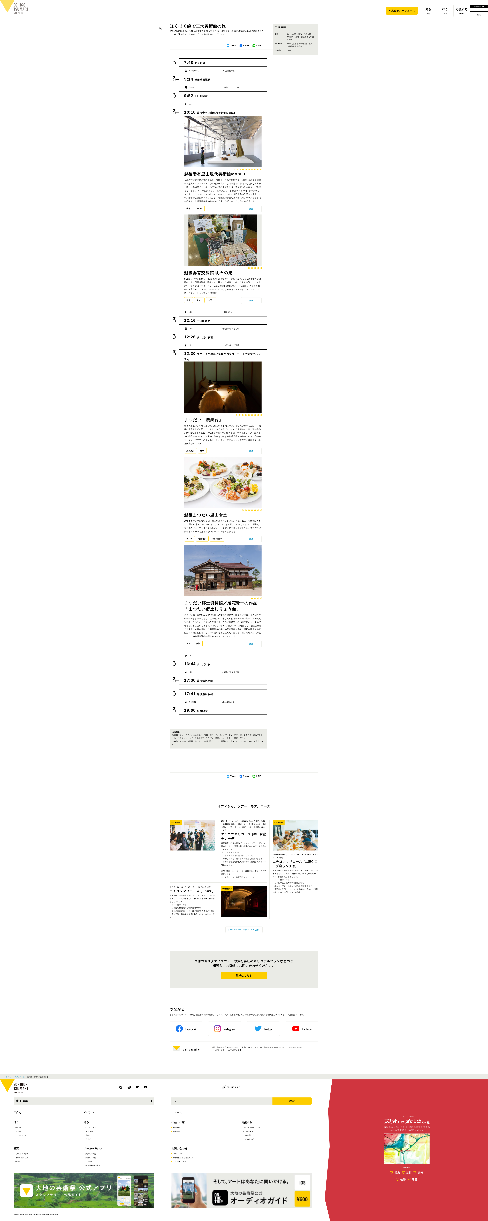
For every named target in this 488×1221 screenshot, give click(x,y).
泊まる (88, 1139)
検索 (292, 1100)
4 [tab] (240, 169)
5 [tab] (243, 169)
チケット (19, 1128)
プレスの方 (178, 1154)
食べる (88, 1135)
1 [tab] (230, 169)
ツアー (18, 1131)
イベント (89, 1112)
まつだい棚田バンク (251, 1128)
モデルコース (20, 1077)
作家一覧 (177, 1131)
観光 (420, 1172)
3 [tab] (237, 169)
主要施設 (89, 1131)
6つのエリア (91, 1128)
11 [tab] (261, 169)
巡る (86, 1122)
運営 (414, 1179)
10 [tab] (258, 169)
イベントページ (243, 741)
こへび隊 (247, 1135)
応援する (247, 1122)
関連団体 (19, 1161)
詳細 (251, 209)
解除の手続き (91, 1158)
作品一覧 (177, 1128)
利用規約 (89, 1161)
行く (161, 26)
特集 (397, 1172)
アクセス (19, 1112)
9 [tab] (255, 169)
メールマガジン (93, 1148)
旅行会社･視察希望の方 (183, 1158)
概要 (16, 1148)
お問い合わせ (179, 1148)
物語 (403, 1179)
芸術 (409, 1172)
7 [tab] (249, 169)
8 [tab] (252, 169)
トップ (5, 1077)
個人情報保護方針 (93, 1165)
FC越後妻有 (248, 1131)
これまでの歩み (22, 1154)
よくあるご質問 (179, 1161)
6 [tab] (246, 169)
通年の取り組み (22, 1158)
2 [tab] (233, 169)
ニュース (176, 1112)
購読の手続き (91, 1154)
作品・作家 (178, 1122)
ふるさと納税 (249, 1139)
